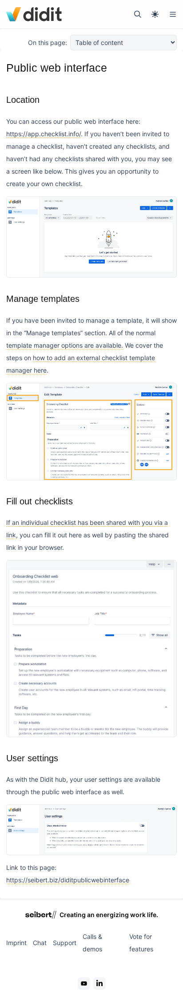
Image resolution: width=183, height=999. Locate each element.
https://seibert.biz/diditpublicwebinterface (67, 880)
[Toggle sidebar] (173, 14)
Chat (40, 942)
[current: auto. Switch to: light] (155, 14)
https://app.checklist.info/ (43, 134)
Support (64, 942)
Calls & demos (92, 943)
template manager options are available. (64, 345)
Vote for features (141, 943)
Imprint (16, 942)
